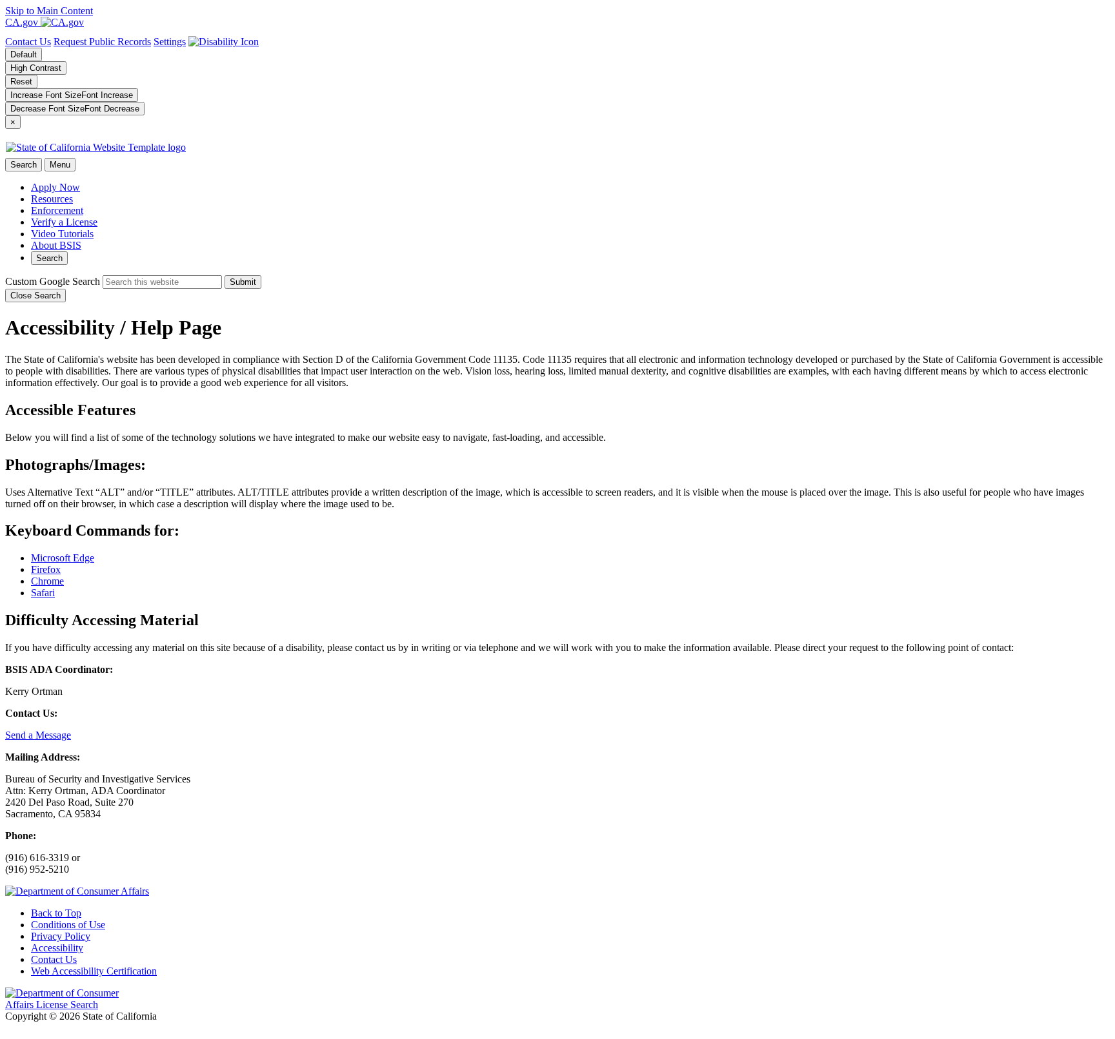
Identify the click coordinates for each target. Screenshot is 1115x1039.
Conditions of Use (68, 924)
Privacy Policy (60, 936)
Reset (21, 81)
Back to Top (56, 913)
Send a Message (38, 735)
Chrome (47, 581)
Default (23, 54)
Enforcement (57, 210)
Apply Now (55, 187)
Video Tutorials (62, 233)
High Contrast (35, 68)
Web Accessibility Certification (94, 971)
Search (49, 258)
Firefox (46, 569)
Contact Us (28, 41)
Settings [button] (170, 41)
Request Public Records (102, 41)
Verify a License (64, 222)
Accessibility (57, 947)
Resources (52, 198)
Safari (43, 592)
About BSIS (56, 245)
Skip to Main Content (49, 10)
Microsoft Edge (62, 557)
